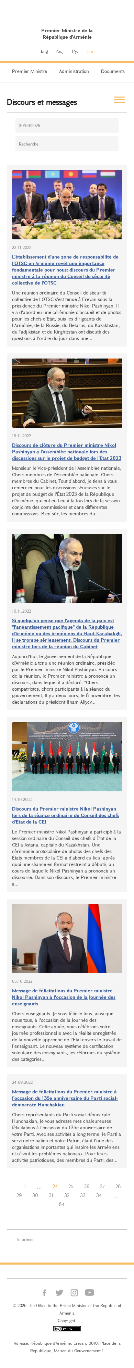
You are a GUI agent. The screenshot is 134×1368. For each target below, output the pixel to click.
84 (62, 1204)
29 (19, 1195)
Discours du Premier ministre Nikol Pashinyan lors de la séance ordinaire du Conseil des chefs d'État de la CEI (65, 815)
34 (99, 1195)
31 (51, 1195)
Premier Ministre (29, 71)
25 (71, 1186)
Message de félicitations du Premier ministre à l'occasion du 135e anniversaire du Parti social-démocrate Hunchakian (65, 1098)
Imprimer (25, 1239)
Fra (90, 51)
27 (102, 1186)
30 (35, 1195)
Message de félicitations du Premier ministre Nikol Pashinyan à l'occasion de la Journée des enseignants (63, 997)
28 (118, 1186)
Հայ (60, 51)
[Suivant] (75, 1204)
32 (66, 1195)
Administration (74, 71)
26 (86, 1186)
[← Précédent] (13, 1186)
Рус (75, 51)
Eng (44, 51)
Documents (113, 71)
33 (83, 1195)
